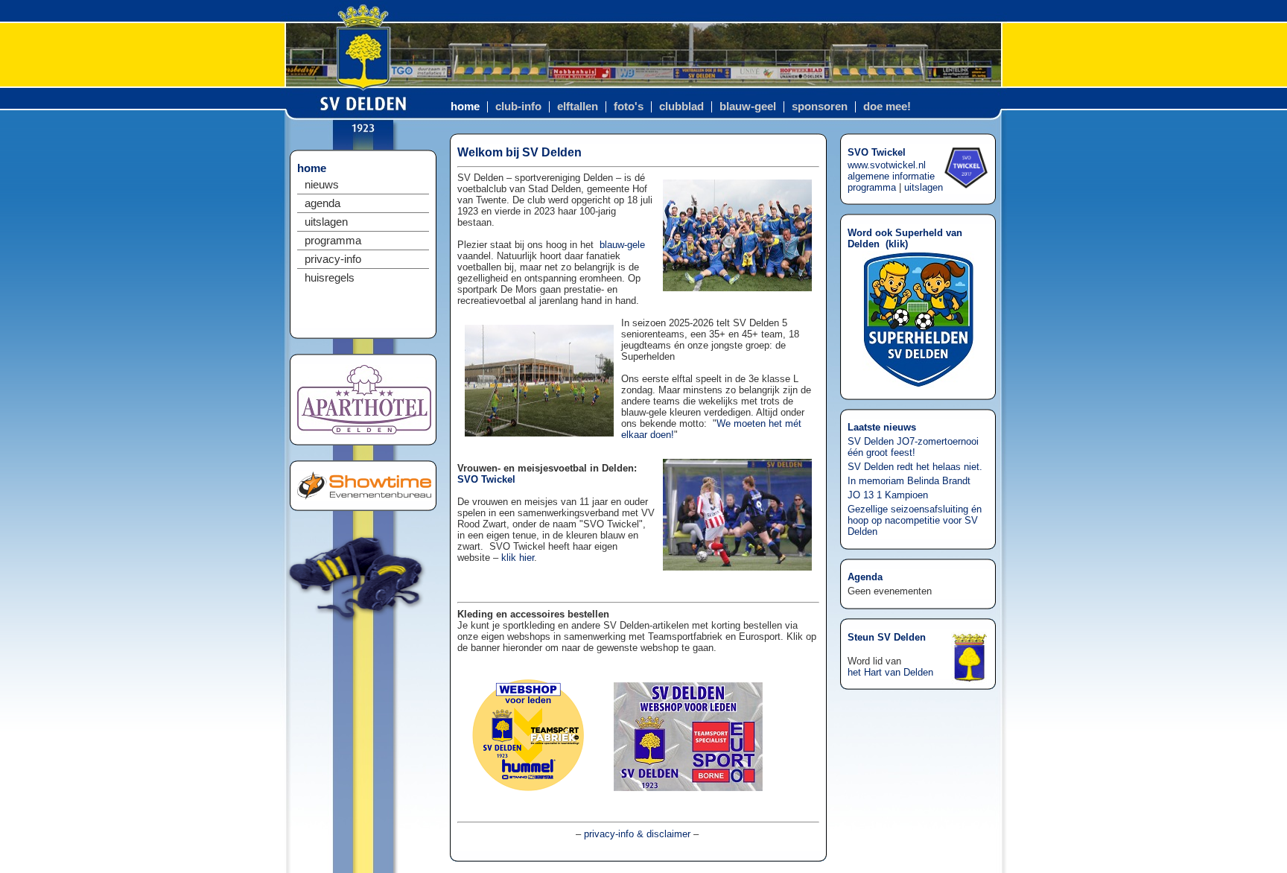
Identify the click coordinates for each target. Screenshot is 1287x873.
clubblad (681, 106)
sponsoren (820, 106)
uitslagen (326, 222)
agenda (322, 203)
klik (897, 244)
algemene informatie (891, 176)
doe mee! (887, 106)
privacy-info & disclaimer (637, 833)
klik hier (517, 557)
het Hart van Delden (890, 672)
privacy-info (333, 259)
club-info (518, 106)
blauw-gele (622, 244)
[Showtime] (364, 496)
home (465, 106)
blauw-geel (747, 106)
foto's (629, 106)
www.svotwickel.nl (887, 165)
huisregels (330, 278)
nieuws (322, 185)
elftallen (577, 106)
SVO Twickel (486, 479)
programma (333, 241)
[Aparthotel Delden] (364, 430)
